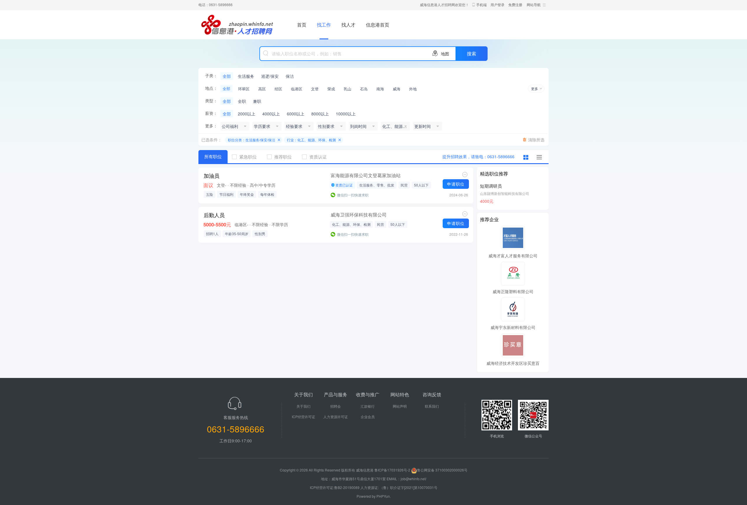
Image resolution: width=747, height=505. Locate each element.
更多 (534, 88)
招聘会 (335, 406)
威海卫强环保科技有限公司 (359, 214)
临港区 (296, 89)
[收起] (464, 174)
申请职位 (456, 184)
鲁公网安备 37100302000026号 (442, 469)
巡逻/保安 (270, 76)
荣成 (331, 89)
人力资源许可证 (335, 416)
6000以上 (295, 114)
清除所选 (536, 139)
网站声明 (400, 406)
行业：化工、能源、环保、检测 (311, 139)
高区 (262, 89)
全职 (242, 101)
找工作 (324, 24)
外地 (413, 89)
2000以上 (246, 114)
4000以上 (271, 114)
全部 (227, 76)
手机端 (481, 4)
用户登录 (498, 4)
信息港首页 (377, 24)
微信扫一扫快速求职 (353, 194)
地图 (445, 54)
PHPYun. (383, 496)
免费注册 (515, 4)
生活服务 (246, 76)
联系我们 (432, 406)
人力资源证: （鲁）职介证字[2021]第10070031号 (398, 487)
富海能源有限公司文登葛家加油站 (366, 175)
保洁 (290, 76)
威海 (396, 89)
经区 (278, 89)
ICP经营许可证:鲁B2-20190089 (335, 487)
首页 (301, 24)
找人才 (348, 24)
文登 (315, 89)
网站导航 (534, 4)
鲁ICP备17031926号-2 (392, 469)
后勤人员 (214, 215)
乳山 (347, 89)
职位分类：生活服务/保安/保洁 (251, 139)
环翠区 (243, 89)
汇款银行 (368, 406)
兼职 (257, 101)
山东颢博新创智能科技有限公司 (504, 193)
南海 (380, 89)
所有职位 (213, 156)
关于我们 (303, 406)
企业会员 (368, 416)
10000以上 (346, 114)
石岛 (364, 89)
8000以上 (320, 114)
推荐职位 (283, 157)
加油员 (211, 176)
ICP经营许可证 (303, 416)
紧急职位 (248, 157)
